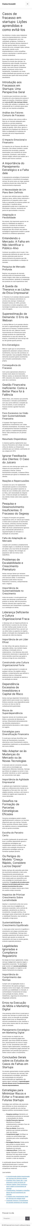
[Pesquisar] (27, 1218)
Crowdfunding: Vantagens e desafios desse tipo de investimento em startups (18, 1192)
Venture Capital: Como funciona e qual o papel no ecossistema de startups (16, 1186)
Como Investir (9, 4)
